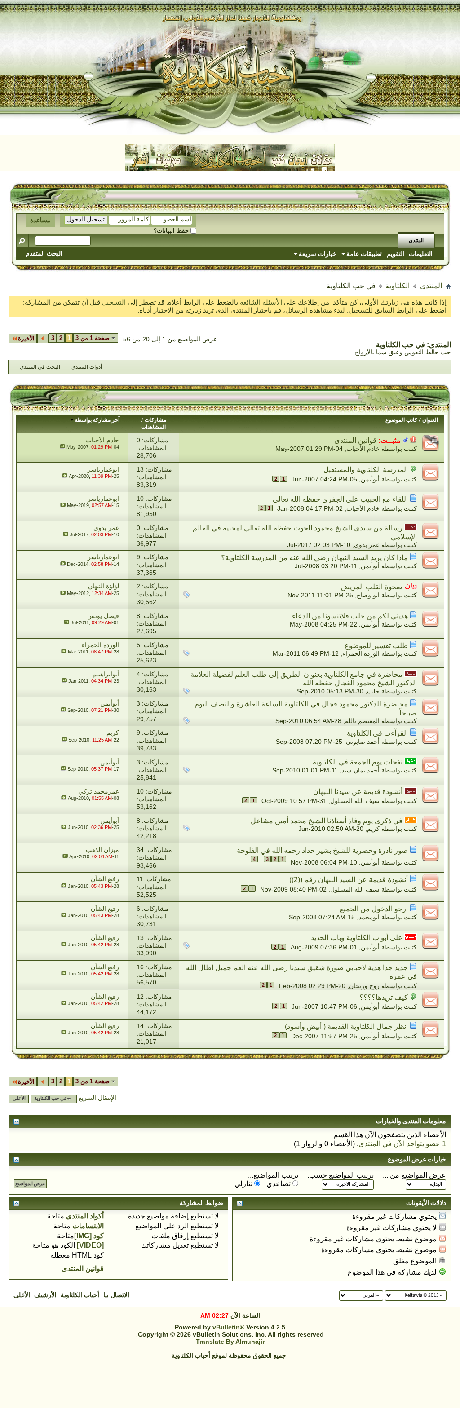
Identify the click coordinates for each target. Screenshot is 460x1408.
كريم (373, 828)
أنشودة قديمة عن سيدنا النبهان (357, 791)
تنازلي (244, 1183)
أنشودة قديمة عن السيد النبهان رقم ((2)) (348, 879)
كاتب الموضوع (401, 420)
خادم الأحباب (363, 448)
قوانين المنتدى (355, 440)
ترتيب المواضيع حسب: (340, 1175)
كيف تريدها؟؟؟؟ (383, 997)
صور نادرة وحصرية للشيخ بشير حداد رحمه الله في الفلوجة (322, 850)
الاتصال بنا (116, 1294)
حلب (373, 691)
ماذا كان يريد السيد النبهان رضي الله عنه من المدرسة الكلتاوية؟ (314, 557)
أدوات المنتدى (86, 367)
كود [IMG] (89, 1236)
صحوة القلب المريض (371, 587)
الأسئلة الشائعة (261, 302)
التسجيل (115, 302)
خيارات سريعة (317, 253)
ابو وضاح (368, 595)
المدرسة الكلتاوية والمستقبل (365, 469)
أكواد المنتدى (85, 1216)
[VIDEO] (90, 1245)
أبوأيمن (370, 479)
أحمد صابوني (363, 741)
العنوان (430, 420)
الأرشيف (45, 1294)
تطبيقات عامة (364, 253)
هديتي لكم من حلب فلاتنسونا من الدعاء (350, 616)
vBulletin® (228, 1327)
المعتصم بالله (362, 720)
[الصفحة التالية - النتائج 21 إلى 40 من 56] (43, 338)
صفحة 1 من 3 (92, 338)
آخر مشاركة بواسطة (97, 420)
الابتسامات (88, 1226)
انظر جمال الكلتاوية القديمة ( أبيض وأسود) (346, 1026)
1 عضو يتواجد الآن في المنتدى (402, 1144)
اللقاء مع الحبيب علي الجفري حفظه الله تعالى (340, 499)
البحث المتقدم (44, 253)
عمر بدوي (367, 544)
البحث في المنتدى (40, 367)
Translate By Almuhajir (230, 1341)
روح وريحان (364, 985)
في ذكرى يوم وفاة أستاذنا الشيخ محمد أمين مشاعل (326, 821)
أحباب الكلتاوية (80, 1294)
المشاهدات (153, 427)
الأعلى (19, 1098)
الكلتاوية (397, 286)
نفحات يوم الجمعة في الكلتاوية (357, 762)
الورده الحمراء (361, 653)
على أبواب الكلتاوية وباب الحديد (356, 937)
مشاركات (155, 420)
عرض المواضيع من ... (414, 1175)
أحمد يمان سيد (360, 770)
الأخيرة (26, 338)
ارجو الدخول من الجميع (374, 909)
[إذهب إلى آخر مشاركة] (62, 447)
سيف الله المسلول (355, 800)
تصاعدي (279, 1183)
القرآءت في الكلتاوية (377, 733)
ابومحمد (369, 917)
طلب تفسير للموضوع (376, 645)
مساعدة (40, 220)
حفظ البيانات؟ (172, 230)
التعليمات (421, 253)
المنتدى (416, 240)
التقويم (395, 253)
